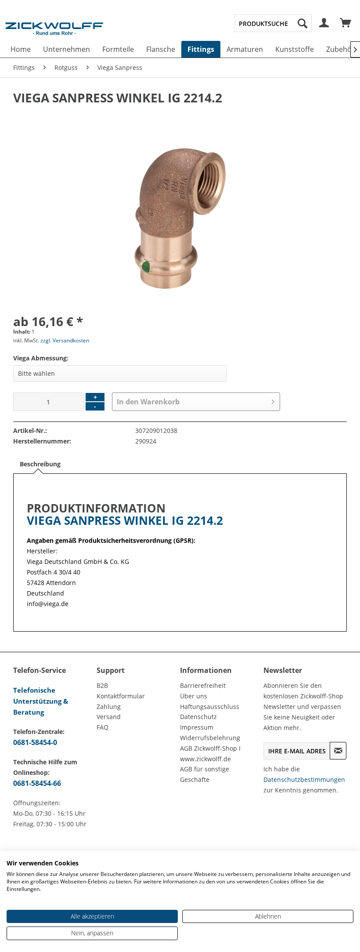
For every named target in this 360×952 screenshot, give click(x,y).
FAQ (102, 727)
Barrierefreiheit (203, 685)
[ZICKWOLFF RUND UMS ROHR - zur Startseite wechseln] (54, 33)
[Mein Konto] (324, 23)
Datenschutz (198, 716)
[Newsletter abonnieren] (338, 750)
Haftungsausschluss (209, 706)
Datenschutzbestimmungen (304, 779)
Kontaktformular (121, 696)
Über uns (193, 696)
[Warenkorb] (346, 23)
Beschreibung (40, 464)
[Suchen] (302, 23)
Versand (109, 716)
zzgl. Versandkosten (64, 340)
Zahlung (109, 706)
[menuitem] (273, 23)
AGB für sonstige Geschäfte (204, 774)
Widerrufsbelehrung (210, 738)
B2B (102, 685)
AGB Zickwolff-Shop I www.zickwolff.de (210, 753)
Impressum (196, 727)
